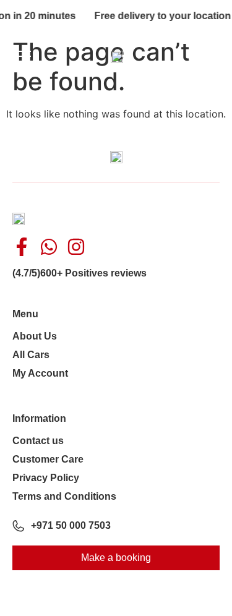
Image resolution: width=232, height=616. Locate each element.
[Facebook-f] (21, 246)
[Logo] (117, 55)
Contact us (38, 440)
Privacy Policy (45, 478)
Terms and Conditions (64, 496)
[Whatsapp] (49, 246)
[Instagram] (76, 246)
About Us (34, 336)
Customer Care (48, 459)
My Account (40, 373)
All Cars (30, 354)
